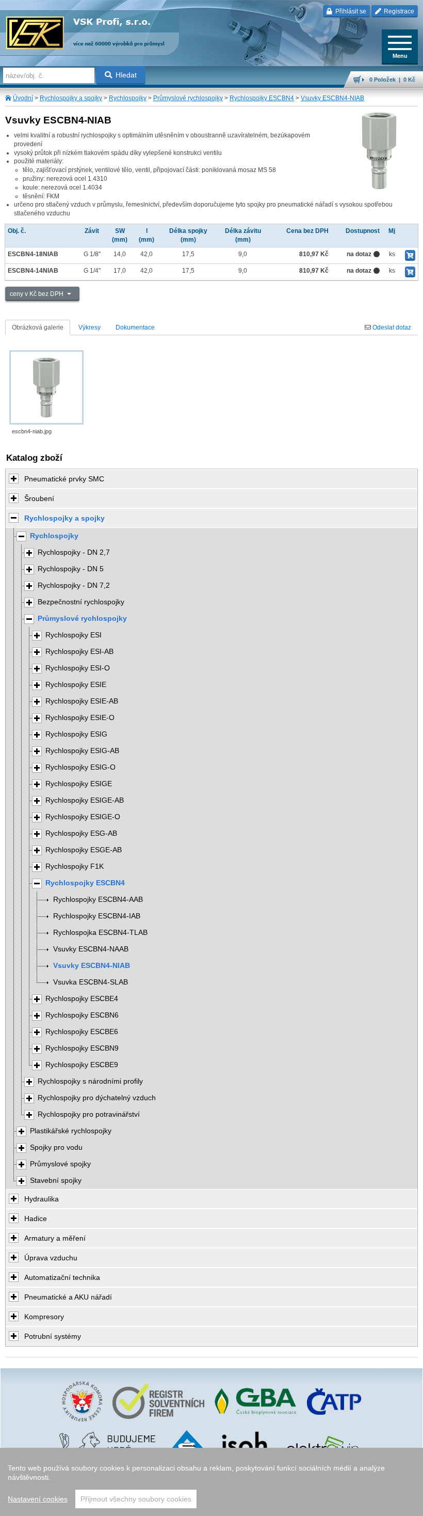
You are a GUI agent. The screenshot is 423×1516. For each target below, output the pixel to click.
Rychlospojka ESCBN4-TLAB (100, 932)
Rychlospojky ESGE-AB (83, 850)
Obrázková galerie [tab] (37, 327)
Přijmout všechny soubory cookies (135, 1499)
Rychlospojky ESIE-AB (81, 701)
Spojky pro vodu (56, 1147)
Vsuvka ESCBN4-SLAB (90, 982)
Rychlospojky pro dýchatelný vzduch (97, 1098)
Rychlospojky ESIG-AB (82, 751)
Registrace (398, 11)
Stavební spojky (56, 1180)
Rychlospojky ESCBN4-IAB (96, 916)
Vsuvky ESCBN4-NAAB (90, 949)
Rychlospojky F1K (74, 866)
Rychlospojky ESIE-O (80, 718)
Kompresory (44, 1316)
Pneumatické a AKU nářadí (68, 1297)
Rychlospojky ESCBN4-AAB (98, 899)
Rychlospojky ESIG (76, 734)
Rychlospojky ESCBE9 (81, 1065)
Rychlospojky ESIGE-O (82, 817)
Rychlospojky (128, 98)
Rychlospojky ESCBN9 (82, 1048)
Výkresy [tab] (89, 327)
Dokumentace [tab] (135, 327)
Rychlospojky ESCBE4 (81, 999)
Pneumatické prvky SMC (64, 479)
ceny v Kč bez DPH (37, 294)
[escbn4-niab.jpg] (46, 387)
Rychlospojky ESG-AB (81, 833)
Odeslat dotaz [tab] (391, 327)
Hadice (35, 1218)
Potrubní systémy (52, 1336)
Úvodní (23, 98)
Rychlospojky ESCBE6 (81, 1032)
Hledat (126, 75)
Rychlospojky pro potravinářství (89, 1114)
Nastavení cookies (38, 1499)
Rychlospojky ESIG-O (80, 767)
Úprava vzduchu (50, 1258)
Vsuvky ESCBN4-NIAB (332, 98)
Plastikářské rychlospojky (70, 1131)
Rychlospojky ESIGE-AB (84, 800)
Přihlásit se (350, 11)
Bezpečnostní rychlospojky (81, 602)
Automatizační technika (62, 1277)
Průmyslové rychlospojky (188, 98)
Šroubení (39, 498)
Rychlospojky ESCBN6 (82, 1015)
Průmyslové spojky (60, 1164)
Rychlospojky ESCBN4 (262, 98)
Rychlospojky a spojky (71, 98)
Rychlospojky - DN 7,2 (74, 585)
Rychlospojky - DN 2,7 (74, 552)
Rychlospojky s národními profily (90, 1081)
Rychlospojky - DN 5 (71, 569)
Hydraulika (41, 1199)
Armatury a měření (55, 1238)
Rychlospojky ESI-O (77, 668)
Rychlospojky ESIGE (78, 784)
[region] (211, 1482)
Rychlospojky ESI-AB (79, 651)
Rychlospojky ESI (73, 635)
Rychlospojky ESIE (75, 685)
